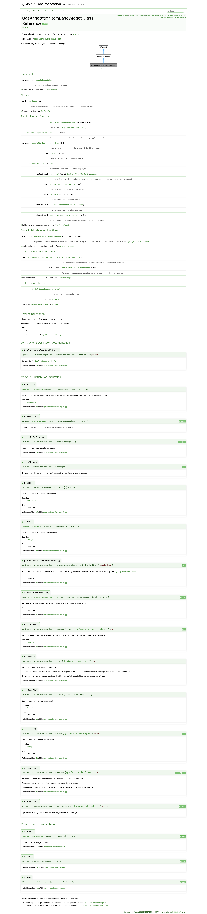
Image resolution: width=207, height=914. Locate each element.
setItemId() (31, 500)
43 (37, 758)
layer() (29, 747)
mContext (56, 289)
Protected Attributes (166, 18)
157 (37, 867)
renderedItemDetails (71, 257)
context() (30, 642)
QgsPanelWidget (51, 90)
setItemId (54, 194)
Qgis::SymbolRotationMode (138, 241)
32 (37, 680)
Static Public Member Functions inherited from (48, 246)
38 (35, 334)
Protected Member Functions (176, 15)
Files (72, 11)
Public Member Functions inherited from (45, 225)
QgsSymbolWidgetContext (37, 133)
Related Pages (38, 11)
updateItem (54, 215)
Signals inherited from (38, 111)
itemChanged (33, 101)
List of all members (180, 18)
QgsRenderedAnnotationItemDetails (43, 257)
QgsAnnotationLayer (37, 164)
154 (37, 847)
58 (37, 512)
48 (37, 551)
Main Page (26, 11)
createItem (54, 143)
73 (37, 452)
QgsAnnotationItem (37, 143)
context (53, 133)
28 (37, 365)
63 (37, 646)
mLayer (55, 304)
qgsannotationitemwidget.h (49, 39)
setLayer (53, 205)
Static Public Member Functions (156, 15)
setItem (53, 184)
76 (37, 792)
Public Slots (118, 15)
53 (37, 719)
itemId (52, 153)
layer (52, 164)
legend (103, 69)
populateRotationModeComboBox (47, 236)
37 (37, 583)
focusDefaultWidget (43, 80)
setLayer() (30, 539)
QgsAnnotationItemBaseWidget (62, 122)
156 (37, 888)
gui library (25, 27)
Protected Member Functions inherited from (47, 277)
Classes (66, 11)
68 (37, 406)
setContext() (31, 402)
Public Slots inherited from (40, 90)
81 (37, 614)
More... (76, 34)
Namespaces (56, 11)
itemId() (30, 708)
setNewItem (67, 268)
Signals (125, 15)
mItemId (55, 299)
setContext (54, 174)
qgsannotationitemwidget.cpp (55, 365)
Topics (47, 11)
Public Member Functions (137, 15)
